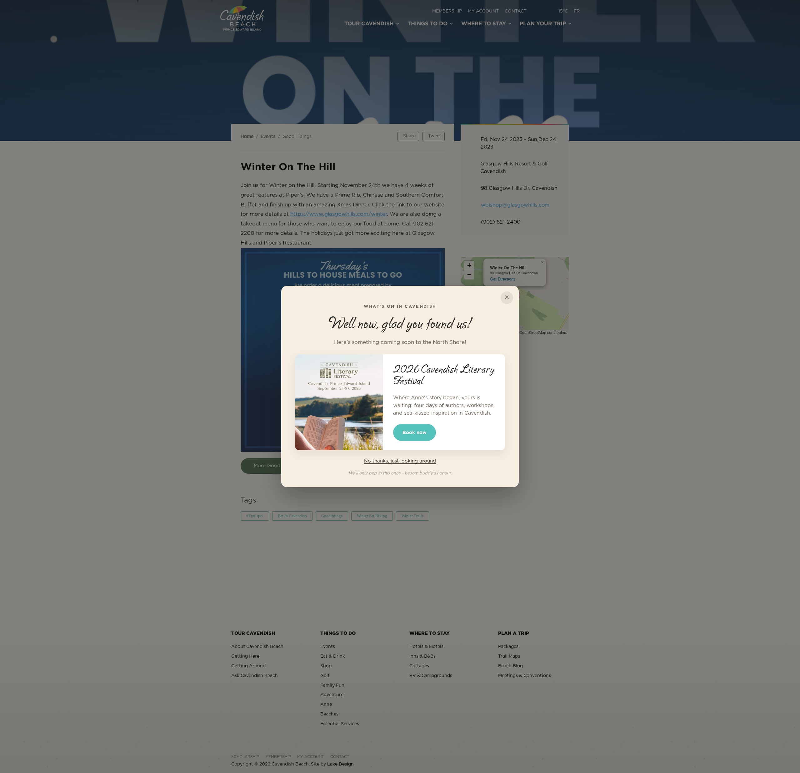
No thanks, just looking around (400, 461)
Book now (414, 432)
